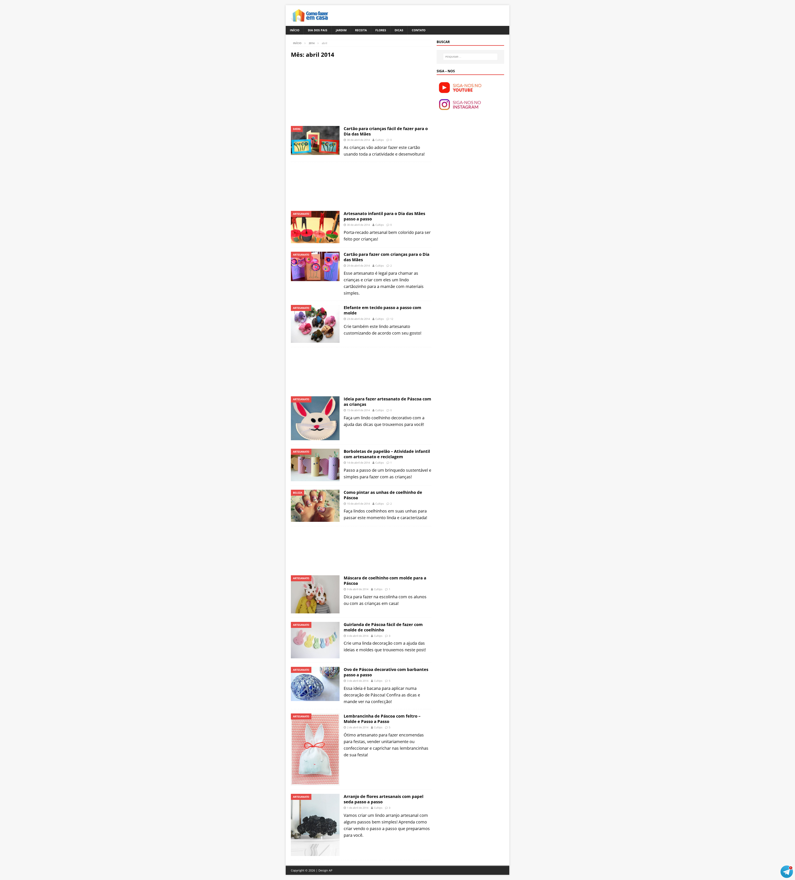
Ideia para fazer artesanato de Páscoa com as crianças (387, 401)
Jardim (341, 30)
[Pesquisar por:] (470, 56)
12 (391, 319)
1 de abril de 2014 (357, 808)
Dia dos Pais (317, 30)
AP (330, 870)
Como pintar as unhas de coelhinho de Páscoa (383, 495)
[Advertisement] (325, 92)
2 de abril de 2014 (357, 727)
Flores (380, 30)
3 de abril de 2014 (357, 681)
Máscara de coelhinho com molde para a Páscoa (385, 580)
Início (294, 30)
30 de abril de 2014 (358, 140)
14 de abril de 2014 (358, 462)
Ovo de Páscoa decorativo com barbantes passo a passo (386, 672)
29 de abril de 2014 (358, 265)
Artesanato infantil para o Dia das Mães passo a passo (384, 216)
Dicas (399, 30)
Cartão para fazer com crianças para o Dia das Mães (386, 256)
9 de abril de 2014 (357, 589)
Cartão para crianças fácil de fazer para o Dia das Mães (386, 131)
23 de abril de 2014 (358, 319)
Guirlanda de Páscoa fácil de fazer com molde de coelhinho (383, 627)
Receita (361, 30)
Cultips (379, 140)
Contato (418, 30)
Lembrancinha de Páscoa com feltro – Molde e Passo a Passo (382, 718)
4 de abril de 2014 (357, 636)
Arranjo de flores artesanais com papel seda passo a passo (383, 799)
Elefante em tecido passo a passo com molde (382, 310)
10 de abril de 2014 (358, 503)
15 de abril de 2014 (358, 410)
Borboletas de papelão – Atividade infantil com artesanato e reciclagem (387, 453)
